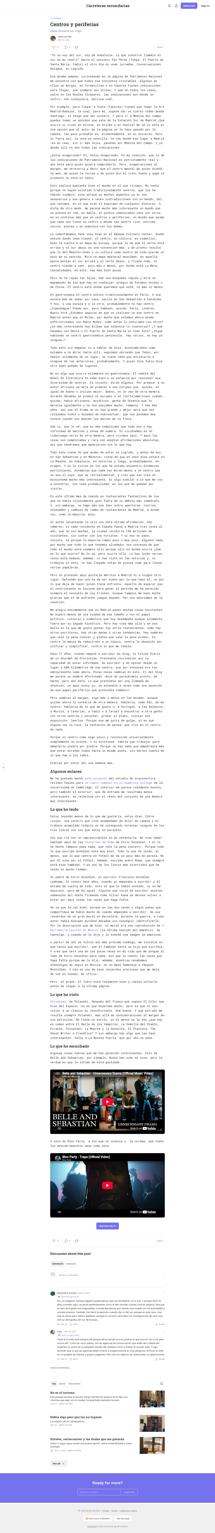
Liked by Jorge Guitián (70, 1296)
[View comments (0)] (81, 1455)
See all (56, 1463)
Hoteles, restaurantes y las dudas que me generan (87, 1439)
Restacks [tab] (71, 1263)
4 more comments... (60, 1367)
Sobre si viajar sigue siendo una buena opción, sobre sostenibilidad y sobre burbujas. (91, 1445)
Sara (59, 1331)
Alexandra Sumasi (67, 1292)
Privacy (105, 1510)
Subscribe (189, 5)
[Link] (45, 771)
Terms (114, 1510)
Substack (92, 1526)
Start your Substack (99, 1518)
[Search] (169, 6)
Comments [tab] (57, 1263)
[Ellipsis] (163, 1292)
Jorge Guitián (64, 37)
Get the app (123, 1518)
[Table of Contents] (3, 766)
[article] (107, 1400)
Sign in (205, 5)
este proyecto (96, 778)
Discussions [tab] (74, 1383)
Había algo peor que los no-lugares (76, 1417)
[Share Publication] (176, 6)
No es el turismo (62, 1393)
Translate (57, 18)
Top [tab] (54, 1383)
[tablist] (63, 1264)
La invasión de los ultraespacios (67, 1421)
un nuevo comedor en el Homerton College (118, 783)
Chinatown (58, 1001)
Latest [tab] (62, 1383)
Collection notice (128, 1510)
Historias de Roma (99, 842)
